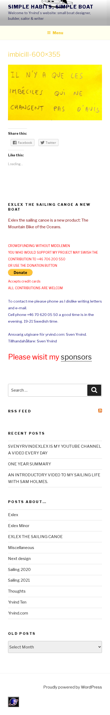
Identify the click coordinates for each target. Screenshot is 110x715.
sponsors (76, 357)
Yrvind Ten (17, 602)
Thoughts (17, 591)
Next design (19, 558)
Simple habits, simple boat (50, 7)
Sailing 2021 (19, 580)
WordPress (91, 687)
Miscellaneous (21, 547)
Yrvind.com (18, 613)
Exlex (13, 514)
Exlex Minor (18, 525)
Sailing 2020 (19, 569)
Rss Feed (19, 411)
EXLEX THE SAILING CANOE (35, 536)
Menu (58, 32)
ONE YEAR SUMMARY (29, 464)
